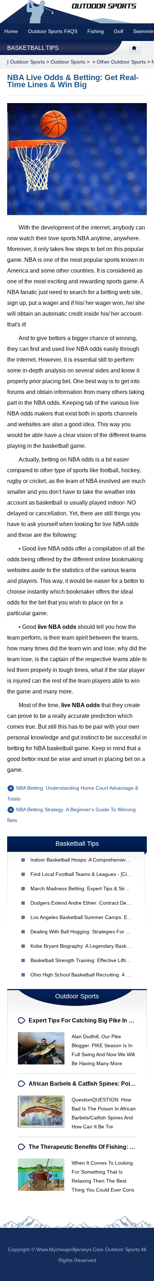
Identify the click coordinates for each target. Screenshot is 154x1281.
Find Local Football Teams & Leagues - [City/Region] (90, 874)
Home (11, 31)
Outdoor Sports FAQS (52, 31)
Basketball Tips (33, 48)
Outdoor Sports (67, 62)
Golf (118, 31)
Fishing (95, 31)
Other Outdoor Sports (121, 62)
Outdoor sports (27, 62)
